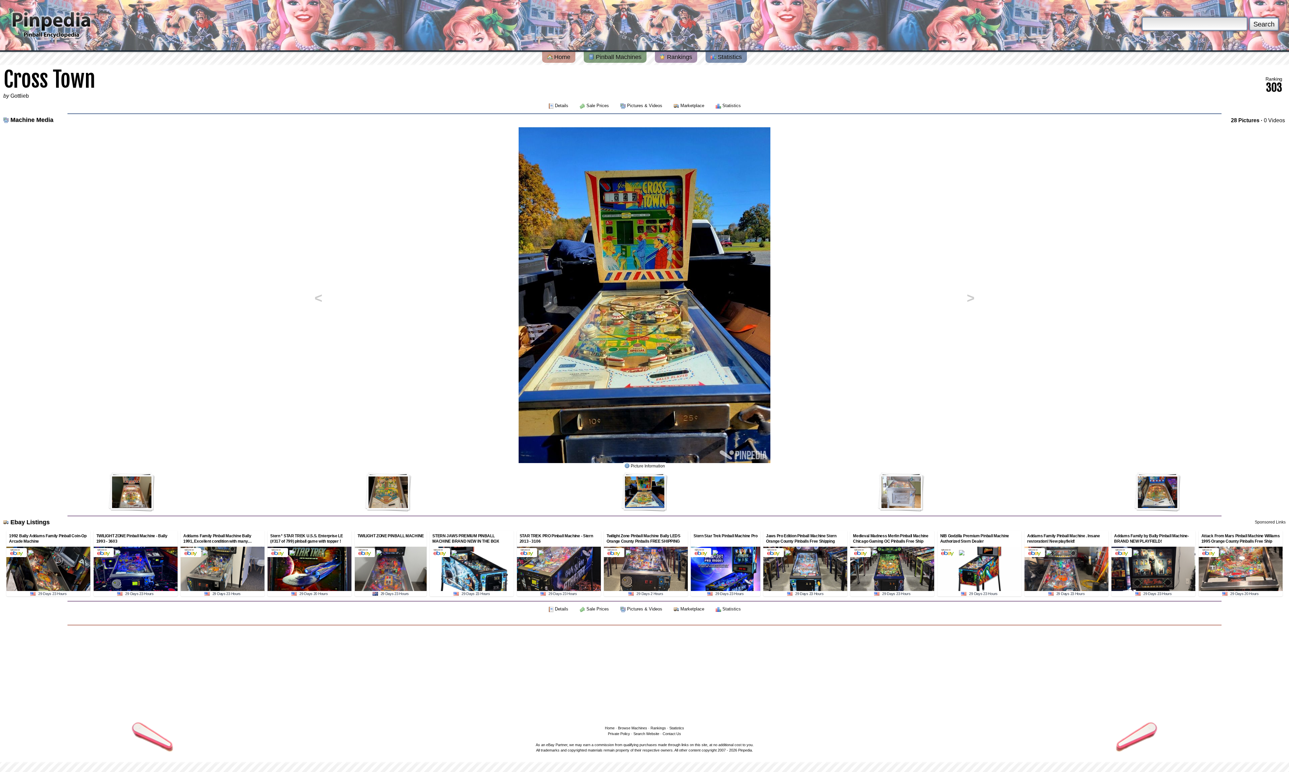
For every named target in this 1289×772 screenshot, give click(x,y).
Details (562, 105)
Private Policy (619, 734)
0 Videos (1274, 120)
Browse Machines (632, 728)
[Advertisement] (644, 674)
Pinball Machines (617, 57)
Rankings (678, 57)
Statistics (729, 57)
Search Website (646, 734)
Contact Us (672, 734)
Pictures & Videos (645, 105)
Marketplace (692, 105)
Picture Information (648, 466)
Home (561, 57)
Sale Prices (597, 105)
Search (1264, 24)
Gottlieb (19, 96)
